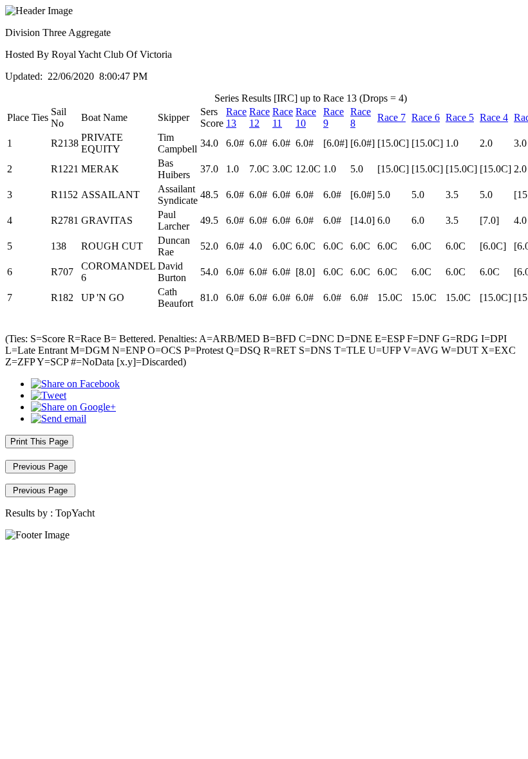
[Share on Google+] (73, 406)
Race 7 (391, 117)
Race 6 (425, 117)
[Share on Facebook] (75, 383)
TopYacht (75, 513)
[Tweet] (48, 395)
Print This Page (39, 441)
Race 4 (494, 117)
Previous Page (40, 466)
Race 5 (460, 117)
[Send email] (58, 418)
